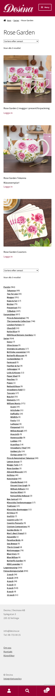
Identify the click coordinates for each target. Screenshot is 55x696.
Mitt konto (9, 691)
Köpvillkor (9, 655)
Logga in (8, 112)
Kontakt (8, 651)
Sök (27, 691)
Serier (16, 20)
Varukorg (42, 688)
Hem (9, 20)
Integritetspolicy (13, 678)
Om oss (7, 647)
